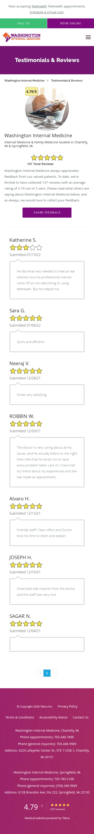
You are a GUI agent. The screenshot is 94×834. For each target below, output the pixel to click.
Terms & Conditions (19, 717)
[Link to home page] (41, 37)
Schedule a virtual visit (46, 12)
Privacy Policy (67, 706)
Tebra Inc (46, 706)
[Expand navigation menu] (88, 37)
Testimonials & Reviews (66, 80)
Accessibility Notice (53, 717)
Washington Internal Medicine (24, 80)
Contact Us (81, 717)
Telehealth (39, 6)
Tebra (66, 818)
